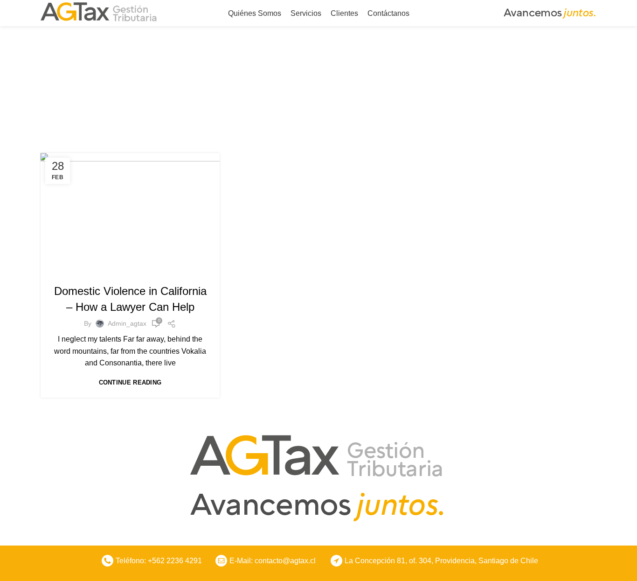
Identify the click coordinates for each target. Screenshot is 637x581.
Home (271, 101)
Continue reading (130, 382)
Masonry (140, 271)
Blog (113, 271)
